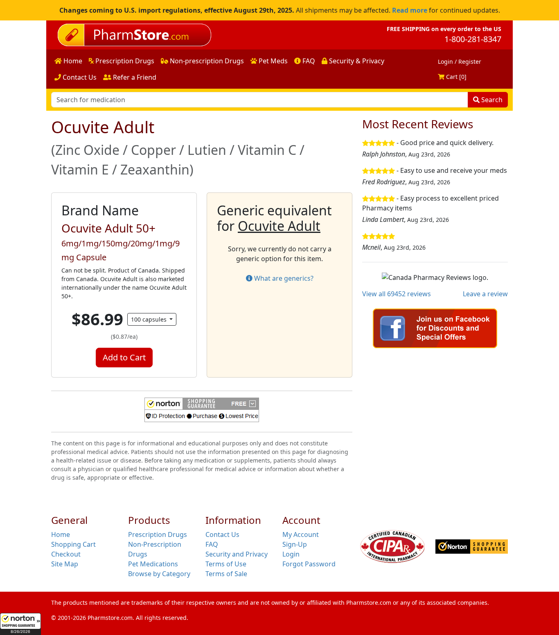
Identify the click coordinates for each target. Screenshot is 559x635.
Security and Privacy (236, 554)
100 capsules (149, 319)
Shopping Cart (73, 544)
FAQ (308, 60)
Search (491, 99)
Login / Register (459, 61)
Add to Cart (124, 357)
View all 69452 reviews (396, 293)
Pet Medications (153, 563)
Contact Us (79, 77)
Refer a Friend (133, 77)
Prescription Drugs (124, 60)
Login (291, 554)
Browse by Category (159, 573)
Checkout (66, 554)
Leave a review (485, 293)
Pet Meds (272, 60)
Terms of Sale (226, 573)
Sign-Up (294, 544)
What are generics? (282, 278)
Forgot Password (309, 563)
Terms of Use (225, 563)
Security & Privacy (355, 60)
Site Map (64, 563)
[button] (20, 624)
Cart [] (455, 76)
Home (72, 60)
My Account (300, 534)
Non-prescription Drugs (206, 60)
